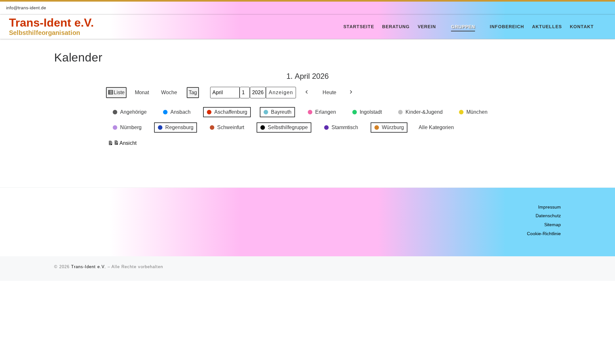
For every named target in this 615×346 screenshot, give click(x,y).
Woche (169, 92)
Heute (329, 92)
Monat (142, 92)
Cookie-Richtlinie (544, 233)
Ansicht (122, 144)
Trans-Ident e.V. (88, 266)
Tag (193, 92)
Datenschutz (548, 215)
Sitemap (552, 224)
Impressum (549, 207)
